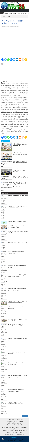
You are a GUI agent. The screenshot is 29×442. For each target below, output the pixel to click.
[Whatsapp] (8, 59)
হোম (4, 16)
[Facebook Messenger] (11, 59)
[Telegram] (14, 59)
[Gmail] (23, 59)
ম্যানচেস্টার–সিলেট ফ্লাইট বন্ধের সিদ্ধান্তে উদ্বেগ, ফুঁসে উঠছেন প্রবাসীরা (20, 176)
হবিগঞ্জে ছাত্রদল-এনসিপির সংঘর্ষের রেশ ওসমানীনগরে (17, 242)
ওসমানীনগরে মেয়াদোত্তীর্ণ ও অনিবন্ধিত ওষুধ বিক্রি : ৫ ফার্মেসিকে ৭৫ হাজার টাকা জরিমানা (18, 275)
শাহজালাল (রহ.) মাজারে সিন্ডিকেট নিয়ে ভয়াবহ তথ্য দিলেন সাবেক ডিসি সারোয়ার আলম (17, 289)
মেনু (15, 11)
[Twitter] (5, 59)
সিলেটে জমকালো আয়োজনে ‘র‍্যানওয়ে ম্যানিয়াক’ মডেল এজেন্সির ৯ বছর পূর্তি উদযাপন (17, 376)
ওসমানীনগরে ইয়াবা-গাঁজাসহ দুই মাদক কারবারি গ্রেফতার (18, 195)
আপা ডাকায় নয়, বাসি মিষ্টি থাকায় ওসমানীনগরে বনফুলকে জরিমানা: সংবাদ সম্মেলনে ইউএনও (16, 325)
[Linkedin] (17, 59)
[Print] (20, 59)
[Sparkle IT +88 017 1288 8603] (14, 439)
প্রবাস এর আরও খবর (5, 141)
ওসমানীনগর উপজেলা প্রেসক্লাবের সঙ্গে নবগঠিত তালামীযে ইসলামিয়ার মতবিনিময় (16, 226)
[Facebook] (2, 59)
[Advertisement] (14, 42)
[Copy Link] (25, 59)
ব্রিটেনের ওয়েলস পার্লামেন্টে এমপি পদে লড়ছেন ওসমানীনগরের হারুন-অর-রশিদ (20, 161)
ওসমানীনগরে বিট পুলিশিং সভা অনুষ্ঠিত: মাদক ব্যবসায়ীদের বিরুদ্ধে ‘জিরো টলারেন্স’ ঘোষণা (16, 402)
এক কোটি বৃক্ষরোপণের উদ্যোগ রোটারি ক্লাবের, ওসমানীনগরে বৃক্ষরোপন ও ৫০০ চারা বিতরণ (16, 252)
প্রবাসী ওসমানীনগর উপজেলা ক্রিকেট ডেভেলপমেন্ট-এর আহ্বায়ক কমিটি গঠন (20, 153)
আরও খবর (25, 416)
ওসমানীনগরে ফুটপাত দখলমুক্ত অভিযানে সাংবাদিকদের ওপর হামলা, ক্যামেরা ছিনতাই (17, 206)
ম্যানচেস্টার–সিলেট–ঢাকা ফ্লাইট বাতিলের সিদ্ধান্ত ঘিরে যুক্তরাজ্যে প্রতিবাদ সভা (19, 170)
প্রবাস (9, 16)
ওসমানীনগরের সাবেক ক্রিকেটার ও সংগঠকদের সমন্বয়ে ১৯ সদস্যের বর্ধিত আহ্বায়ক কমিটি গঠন (20, 144)
